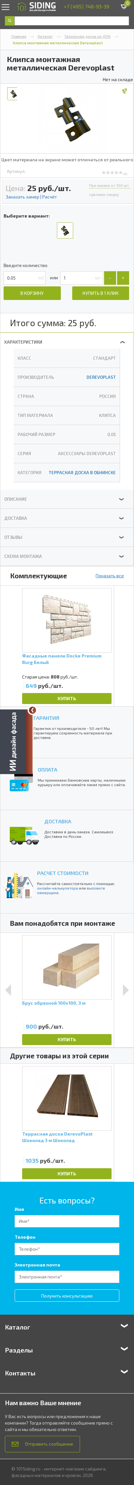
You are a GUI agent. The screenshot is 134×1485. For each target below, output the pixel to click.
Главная (18, 36)
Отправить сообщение (49, 1444)
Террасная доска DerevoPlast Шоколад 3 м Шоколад (57, 1137)
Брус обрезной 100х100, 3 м (54, 1003)
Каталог (45, 36)
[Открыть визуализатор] (16, 742)
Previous (8, 990)
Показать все (110, 575)
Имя (19, 1209)
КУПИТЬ (67, 698)
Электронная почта (37, 1264)
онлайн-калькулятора (57, 888)
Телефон (25, 1237)
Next (126, 990)
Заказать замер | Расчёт (31, 196)
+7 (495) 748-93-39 (86, 6)
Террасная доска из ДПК (87, 36)
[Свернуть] (32, 710)
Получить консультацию (67, 1295)
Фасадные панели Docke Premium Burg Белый (61, 659)
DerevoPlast (101, 377)
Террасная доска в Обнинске (82, 472)
